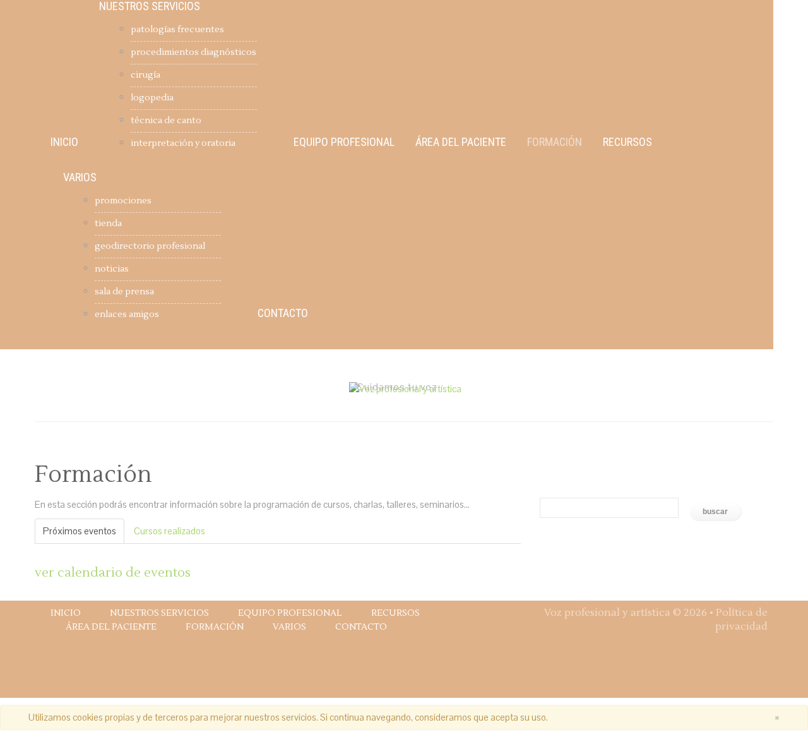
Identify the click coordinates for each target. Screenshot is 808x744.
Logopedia (152, 98)
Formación (554, 142)
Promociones (123, 201)
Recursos (627, 142)
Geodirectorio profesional (150, 246)
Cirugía (145, 75)
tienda (108, 223)
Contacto (283, 313)
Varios (80, 177)
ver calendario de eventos (113, 573)
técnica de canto (166, 120)
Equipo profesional (344, 142)
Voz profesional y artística (607, 612)
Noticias (112, 269)
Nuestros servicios (149, 6)
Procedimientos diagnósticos (193, 52)
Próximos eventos (79, 531)
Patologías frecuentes (177, 29)
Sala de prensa (124, 291)
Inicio (64, 142)
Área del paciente (460, 142)
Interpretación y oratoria (183, 143)
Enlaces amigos (127, 314)
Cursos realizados (169, 531)
